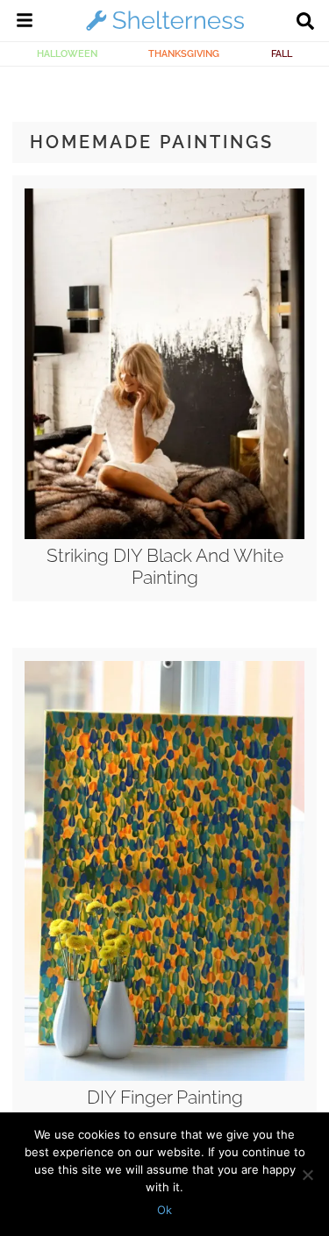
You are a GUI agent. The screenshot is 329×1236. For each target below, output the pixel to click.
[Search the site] (305, 23)
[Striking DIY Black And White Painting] (164, 535)
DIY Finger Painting (165, 1097)
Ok (164, 1210)
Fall (281, 53)
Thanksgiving (183, 53)
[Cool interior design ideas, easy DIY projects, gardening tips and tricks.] (165, 30)
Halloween (67, 53)
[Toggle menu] (24, 23)
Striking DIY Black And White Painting (164, 566)
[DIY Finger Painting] (164, 1076)
